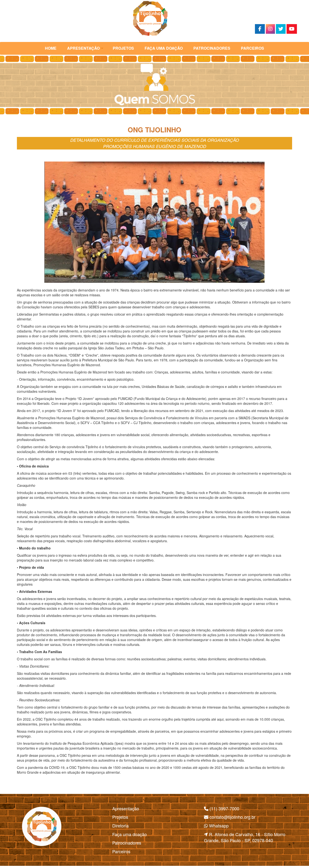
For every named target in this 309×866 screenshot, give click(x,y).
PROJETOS (123, 48)
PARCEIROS (252, 48)
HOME (50, 48)
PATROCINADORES (211, 48)
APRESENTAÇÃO (83, 48)
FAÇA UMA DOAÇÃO (164, 48)
